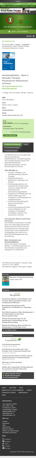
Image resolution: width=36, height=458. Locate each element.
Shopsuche (9, 41)
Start (4, 388)
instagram (8, 439)
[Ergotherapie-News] (13, 296)
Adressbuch (23, 392)
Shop (11, 44)
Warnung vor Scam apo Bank (12, 362)
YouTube (7, 448)
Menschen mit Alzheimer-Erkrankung (21, 277)
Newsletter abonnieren (9, 432)
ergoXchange (29, 451)
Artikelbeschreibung (12, 144)
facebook (7, 441)
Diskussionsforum (8, 335)
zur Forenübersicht (11, 377)
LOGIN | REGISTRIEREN (19, 31)
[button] (10, 135)
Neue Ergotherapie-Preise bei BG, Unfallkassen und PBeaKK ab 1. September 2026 (16, 307)
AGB (3, 425)
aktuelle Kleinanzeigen (12, 375)
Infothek (12, 388)
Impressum (6, 423)
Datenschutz (6, 427)
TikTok (7, 443)
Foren (28, 390)
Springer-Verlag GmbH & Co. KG (12, 115)
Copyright (13, 451)
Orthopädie (25, 44)
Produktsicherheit (10, 151)
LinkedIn (7, 446)
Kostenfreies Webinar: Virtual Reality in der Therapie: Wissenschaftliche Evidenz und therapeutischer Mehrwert (17, 300)
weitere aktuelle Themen (13, 373)
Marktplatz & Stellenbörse (13, 390)
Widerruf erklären (7, 429)
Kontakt (4, 421)
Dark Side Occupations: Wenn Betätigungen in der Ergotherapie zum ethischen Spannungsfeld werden (18, 314)
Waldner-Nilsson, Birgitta (10, 105)
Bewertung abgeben (25, 131)
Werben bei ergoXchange (10, 431)
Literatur (17, 44)
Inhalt (26, 144)
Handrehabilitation (8, 110)
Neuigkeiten (6, 290)
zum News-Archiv (10, 330)
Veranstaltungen (9, 392)
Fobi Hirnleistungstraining (11, 344)
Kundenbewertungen (11, 147)
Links (4, 395)
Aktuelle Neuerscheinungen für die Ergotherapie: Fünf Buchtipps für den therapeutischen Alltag (15, 320)
